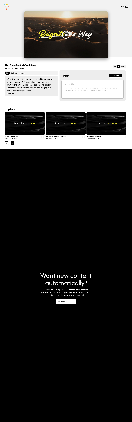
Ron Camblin (20, 68)
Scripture (14, 73)
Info (7, 73)
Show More (10, 94)
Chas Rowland (8, 138)
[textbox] (92, 89)
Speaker (22, 73)
